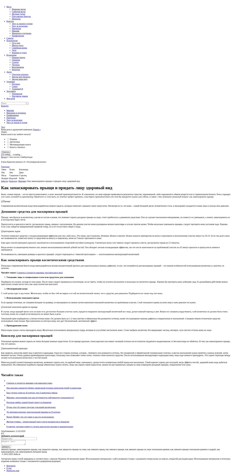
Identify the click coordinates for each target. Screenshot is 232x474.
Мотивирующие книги (20, 144)
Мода (8, 7)
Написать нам (12, 470)
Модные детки (18, 14)
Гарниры (16, 60)
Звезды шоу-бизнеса (21, 77)
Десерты (16, 65)
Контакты (10, 466)
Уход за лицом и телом (22, 24)
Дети (14, 50)
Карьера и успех (19, 53)
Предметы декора (20, 96)
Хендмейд (11, 91)
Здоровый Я (17, 89)
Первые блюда (18, 57)
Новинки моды (19, 9)
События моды (19, 11)
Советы (9, 38)
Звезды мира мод (19, 79)
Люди (9, 72)
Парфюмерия (18, 36)
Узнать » (37, 129)
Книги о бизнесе (17, 147)
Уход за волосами (20, 26)
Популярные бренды (21, 16)
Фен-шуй (10, 98)
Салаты (15, 62)
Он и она (16, 43)
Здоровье (10, 81)
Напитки (16, 69)
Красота (10, 21)
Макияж (15, 31)
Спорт (15, 86)
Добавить (6, 447)
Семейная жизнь (19, 48)
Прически (16, 28)
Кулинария (11, 55)
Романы (13, 139)
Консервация (18, 67)
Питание (16, 84)
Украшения (17, 94)
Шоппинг (16, 19)
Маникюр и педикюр (21, 33)
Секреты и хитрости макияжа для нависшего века (40, 273)
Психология (11, 40)
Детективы (15, 142)
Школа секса (17, 45)
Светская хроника (20, 74)
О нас (9, 468)
